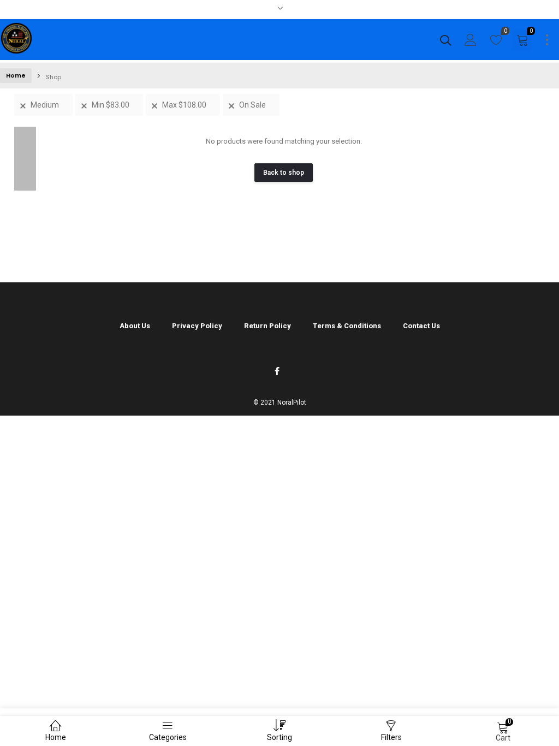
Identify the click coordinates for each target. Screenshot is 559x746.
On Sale (252, 104)
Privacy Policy (197, 326)
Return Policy (267, 326)
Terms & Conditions (347, 326)
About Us (135, 326)
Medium (45, 104)
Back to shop (283, 172)
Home (16, 75)
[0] (496, 42)
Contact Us (421, 326)
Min (110, 104)
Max (184, 104)
